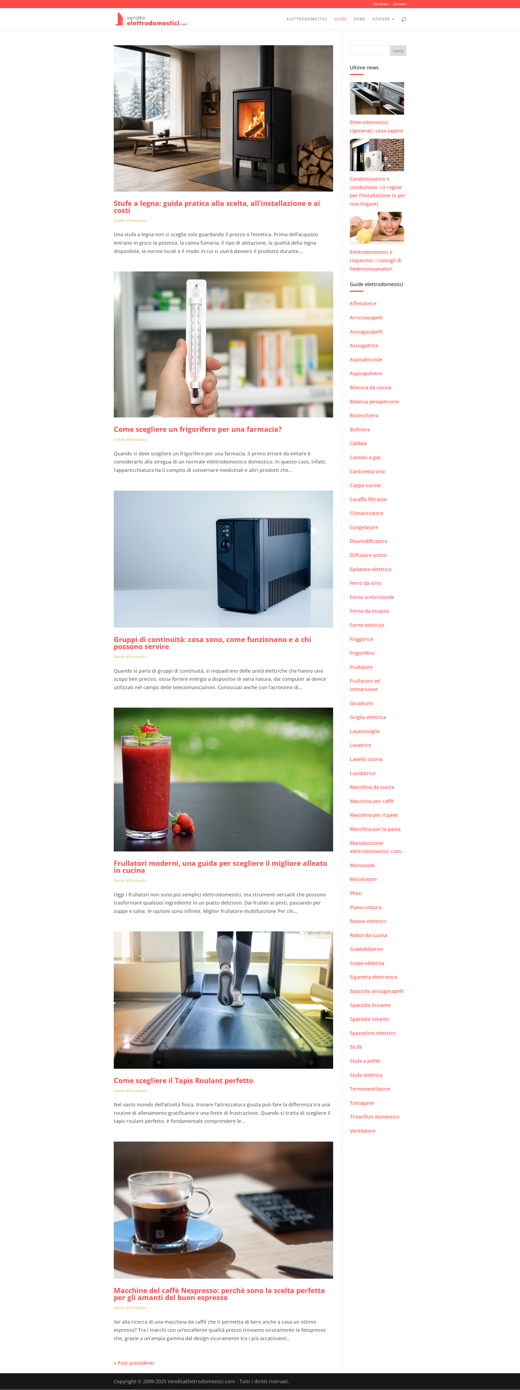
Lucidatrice (363, 773)
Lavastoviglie (365, 731)
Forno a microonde (372, 597)
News (360, 19)
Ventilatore (363, 1130)
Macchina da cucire (372, 787)
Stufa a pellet (365, 1061)
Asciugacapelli (366, 331)
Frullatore (361, 667)
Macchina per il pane (374, 815)
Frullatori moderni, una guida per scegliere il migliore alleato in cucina (220, 866)
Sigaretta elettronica (373, 977)
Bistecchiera (364, 415)
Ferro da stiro (366, 583)
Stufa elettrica (366, 1075)
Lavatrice (360, 745)
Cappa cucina (365, 485)
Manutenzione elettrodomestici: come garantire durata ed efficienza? (377, 848)
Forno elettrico (367, 625)
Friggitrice (361, 639)
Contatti (399, 4)
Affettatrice (363, 303)
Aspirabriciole (366, 359)
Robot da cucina (368, 935)
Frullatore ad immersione (365, 685)
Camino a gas (365, 457)
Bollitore (360, 429)
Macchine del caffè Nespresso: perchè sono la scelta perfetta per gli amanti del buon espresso (219, 1293)
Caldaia (358, 443)
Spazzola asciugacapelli (377, 991)
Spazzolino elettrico (373, 1033)
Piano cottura (365, 907)
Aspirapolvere (366, 373)
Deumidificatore (368, 541)
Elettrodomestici (307, 19)
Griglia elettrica (368, 717)
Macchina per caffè (372, 801)
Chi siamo (380, 4)
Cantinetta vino (367, 471)
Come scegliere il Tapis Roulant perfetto (183, 1080)
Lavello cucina (366, 759)
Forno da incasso (369, 611)
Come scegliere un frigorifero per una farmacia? (198, 429)
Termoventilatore (370, 1089)
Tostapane (362, 1103)
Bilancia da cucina (370, 387)
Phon (356, 893)
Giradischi (361, 703)
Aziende (381, 19)
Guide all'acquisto (130, 220)
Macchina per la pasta (375, 829)
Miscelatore (363, 879)
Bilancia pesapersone (374, 401)
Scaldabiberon (366, 949)
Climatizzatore (367, 513)
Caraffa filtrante (368, 499)
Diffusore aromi (368, 555)
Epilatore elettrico (371, 569)
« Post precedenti (134, 1363)
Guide (340, 19)
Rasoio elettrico (368, 921)
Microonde (362, 865)
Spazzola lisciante (370, 1005)
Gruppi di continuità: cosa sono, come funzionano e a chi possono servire (212, 642)
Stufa (356, 1047)
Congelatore (364, 527)
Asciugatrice (364, 345)
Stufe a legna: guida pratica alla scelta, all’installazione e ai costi (217, 206)
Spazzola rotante (369, 1019)
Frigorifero (362, 653)
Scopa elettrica (367, 963)
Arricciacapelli (366, 317)
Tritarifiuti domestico (374, 1116)
